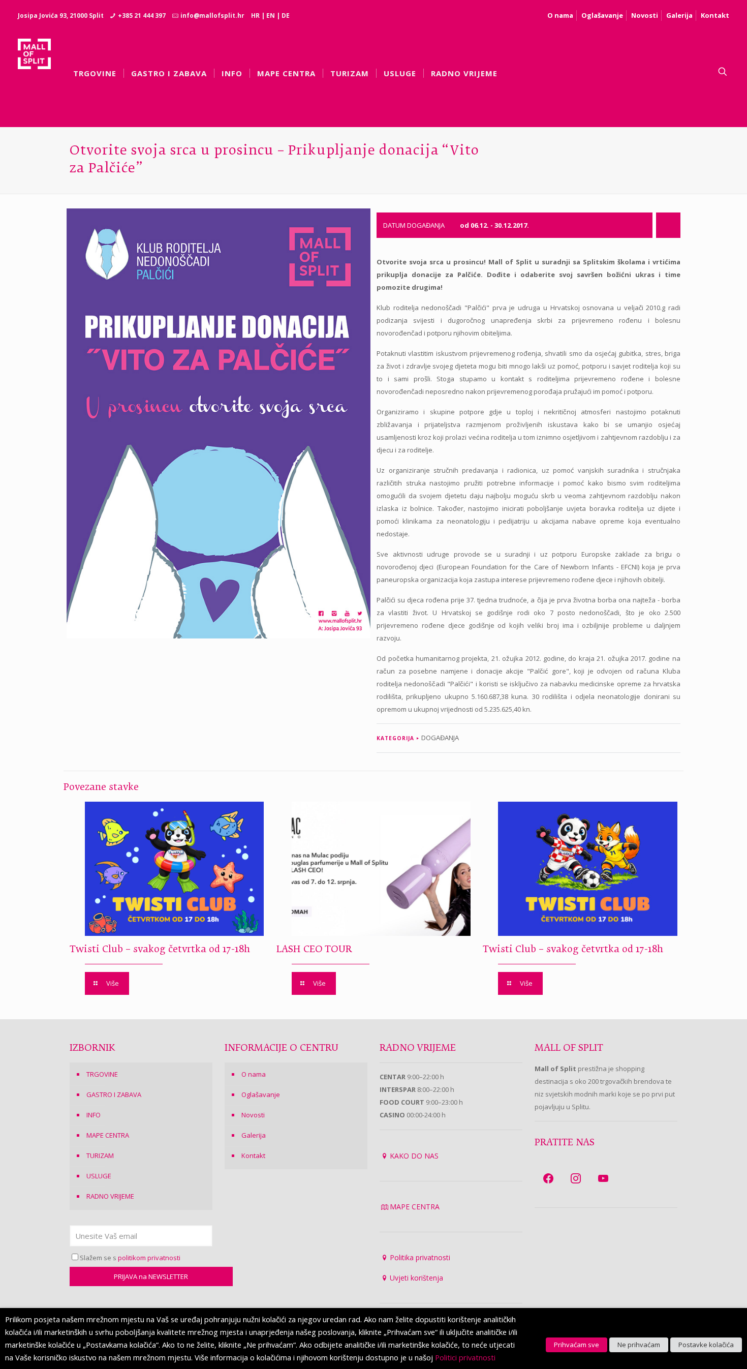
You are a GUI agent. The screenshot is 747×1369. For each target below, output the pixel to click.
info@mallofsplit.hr (212, 15)
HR (255, 15)
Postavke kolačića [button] (706, 1344)
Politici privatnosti (465, 1357)
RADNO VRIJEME (110, 1196)
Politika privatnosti (420, 1257)
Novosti (644, 15)
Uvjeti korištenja (416, 1278)
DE (286, 15)
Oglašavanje (602, 15)
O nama (560, 15)
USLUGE (98, 1175)
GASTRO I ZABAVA (113, 1094)
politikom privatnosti (149, 1257)
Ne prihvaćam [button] (638, 1344)
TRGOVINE (102, 1074)
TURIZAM (100, 1155)
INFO (93, 1114)
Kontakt (715, 15)
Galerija (679, 15)
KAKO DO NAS (414, 1156)
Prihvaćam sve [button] (576, 1344)
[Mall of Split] (34, 71)
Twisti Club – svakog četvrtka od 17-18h (160, 949)
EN (270, 15)
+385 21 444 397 (142, 15)
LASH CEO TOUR (314, 949)
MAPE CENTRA (107, 1135)
